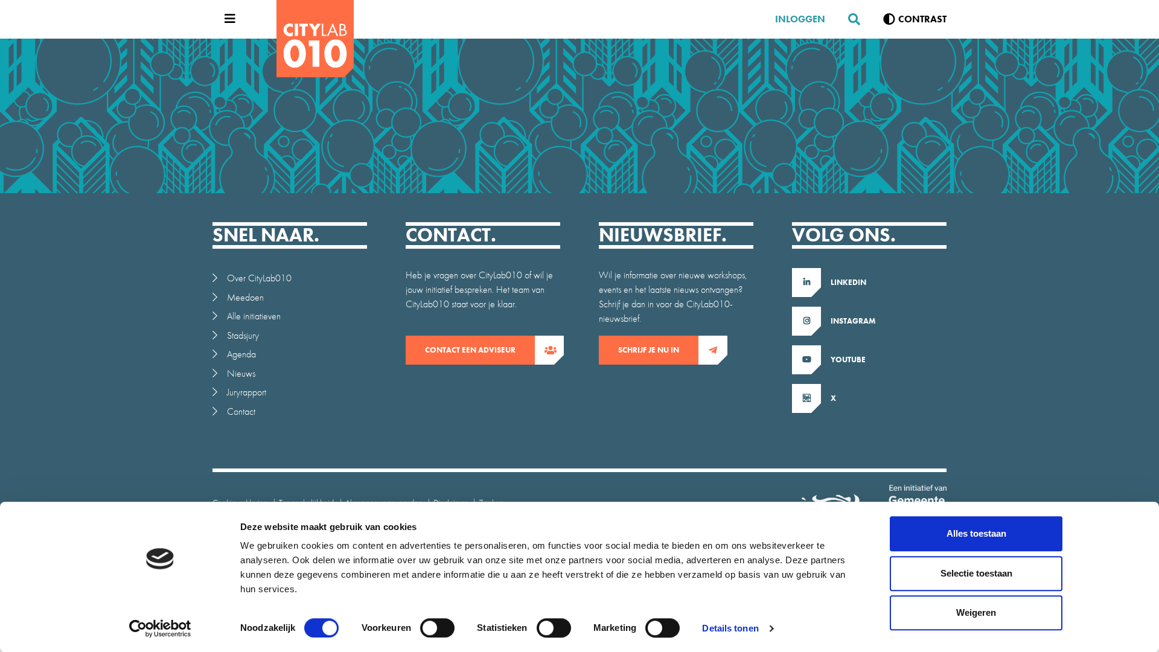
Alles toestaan (976, 533)
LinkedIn (848, 282)
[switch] (437, 628)
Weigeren (976, 612)
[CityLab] (315, 38)
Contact (241, 411)
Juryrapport (246, 392)
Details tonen (730, 628)
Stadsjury (243, 335)
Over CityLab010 (259, 278)
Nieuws (241, 373)
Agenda (241, 354)
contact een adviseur (470, 350)
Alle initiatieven (254, 316)
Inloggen (800, 19)
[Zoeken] (849, 19)
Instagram (853, 321)
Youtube (848, 359)
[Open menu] (226, 19)
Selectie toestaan (976, 573)
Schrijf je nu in (648, 350)
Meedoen (245, 297)
